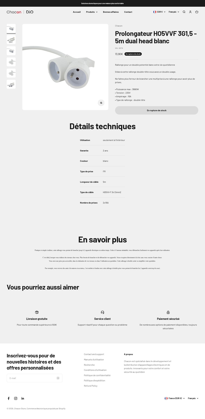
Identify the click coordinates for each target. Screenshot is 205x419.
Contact (128, 12)
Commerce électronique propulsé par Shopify (46, 408)
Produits (90, 12)
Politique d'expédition (94, 380)
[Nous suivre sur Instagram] (16, 398)
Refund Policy (90, 385)
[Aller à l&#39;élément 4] (11, 62)
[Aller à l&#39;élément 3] (11, 51)
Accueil (77, 12)
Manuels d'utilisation (94, 359)
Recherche (89, 364)
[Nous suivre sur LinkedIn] (23, 398)
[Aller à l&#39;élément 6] (11, 85)
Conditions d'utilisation (95, 370)
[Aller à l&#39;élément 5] (11, 73)
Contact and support (94, 354)
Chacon (118, 25)
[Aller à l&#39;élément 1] (11, 29)
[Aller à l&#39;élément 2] (11, 40)
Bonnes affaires (111, 12)
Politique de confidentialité (97, 375)
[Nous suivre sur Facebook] (8, 398)
